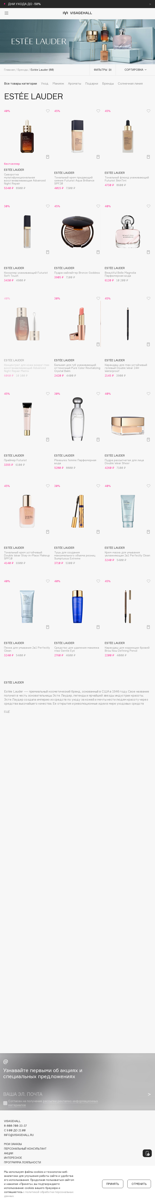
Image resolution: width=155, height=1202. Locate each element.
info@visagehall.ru (19, 1135)
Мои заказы (13, 1144)
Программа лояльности (22, 1162)
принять (112, 1183)
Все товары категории (20, 83)
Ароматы (74, 83)
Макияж (58, 83)
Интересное (13, 1157)
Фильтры (100, 69)
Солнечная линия (130, 83)
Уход (44, 83)
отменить (139, 1183)
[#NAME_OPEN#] (147, 1153)
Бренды (108, 83)
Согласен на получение (53, 1103)
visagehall (12, 1121)
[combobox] (133, 70)
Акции (8, 1153)
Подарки (91, 83)
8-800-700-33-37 (15, 1125)
